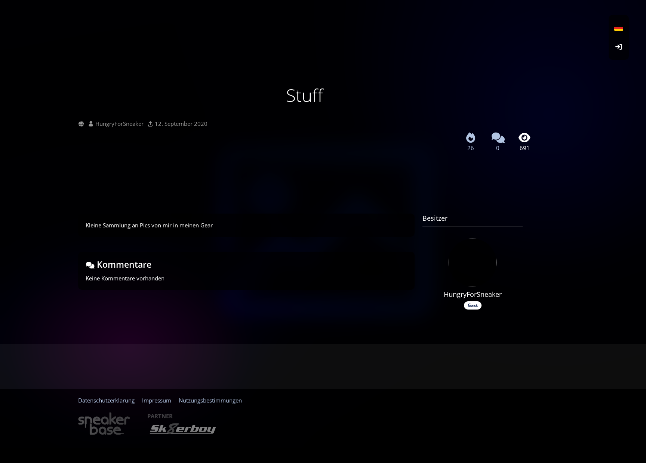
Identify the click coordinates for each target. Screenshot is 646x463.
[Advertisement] (304, 184)
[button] (619, 28)
